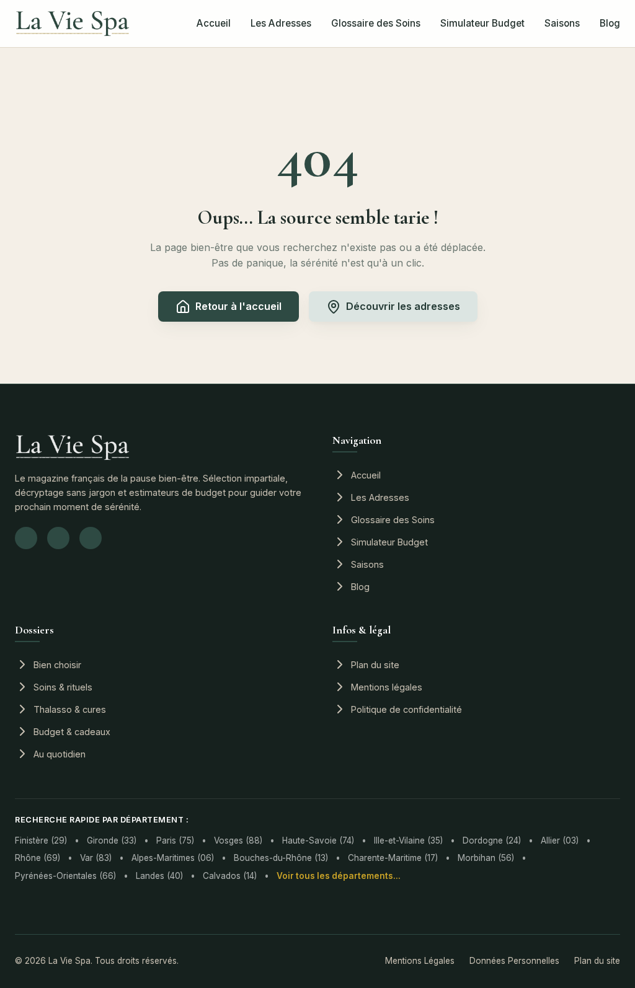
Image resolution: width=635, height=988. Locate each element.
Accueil (214, 23)
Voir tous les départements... (339, 876)
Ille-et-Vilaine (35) (408, 840)
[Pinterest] (90, 538)
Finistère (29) (41, 840)
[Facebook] (58, 538)
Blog (610, 23)
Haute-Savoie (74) (318, 840)
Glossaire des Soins (375, 23)
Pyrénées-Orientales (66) (65, 876)
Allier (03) (560, 840)
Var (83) (96, 858)
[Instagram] (26, 538)
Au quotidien (59, 754)
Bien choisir (57, 664)
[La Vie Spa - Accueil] (72, 23)
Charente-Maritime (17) (393, 858)
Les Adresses (281, 23)
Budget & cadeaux (71, 731)
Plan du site (375, 664)
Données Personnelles (514, 961)
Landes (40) (159, 876)
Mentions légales (386, 687)
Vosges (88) (238, 840)
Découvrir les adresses (403, 306)
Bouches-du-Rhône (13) (281, 858)
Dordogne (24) (492, 840)
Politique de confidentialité (406, 709)
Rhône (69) (37, 858)
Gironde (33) (111, 840)
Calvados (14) (230, 876)
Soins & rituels (62, 687)
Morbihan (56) (486, 858)
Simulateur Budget (482, 23)
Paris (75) (175, 840)
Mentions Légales (420, 961)
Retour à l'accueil (238, 306)
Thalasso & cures (69, 709)
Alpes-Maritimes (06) (172, 858)
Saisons (562, 23)
